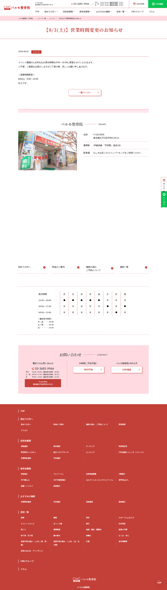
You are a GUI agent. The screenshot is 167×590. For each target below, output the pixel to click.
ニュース (36, 52)
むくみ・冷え (124, 536)
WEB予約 (88, 369)
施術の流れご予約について (93, 268)
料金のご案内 (58, 267)
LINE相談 (126, 369)
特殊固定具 (123, 446)
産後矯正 (56, 486)
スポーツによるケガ (126, 518)
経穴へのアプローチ (61, 452)
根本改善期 (84, 11)
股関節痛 (56, 530)
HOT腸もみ (25, 480)
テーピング (90, 446)
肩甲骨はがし (124, 480)
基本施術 (56, 446)
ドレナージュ (58, 474)
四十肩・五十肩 (27, 536)
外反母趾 (122, 524)
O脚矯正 (122, 474)
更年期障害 (123, 541)
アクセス (24, 430)
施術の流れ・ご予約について (97, 424)
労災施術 (56, 458)
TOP (37, 11)
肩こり (23, 530)
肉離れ (88, 536)
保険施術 (24, 446)
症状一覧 (120, 11)
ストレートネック (27, 524)
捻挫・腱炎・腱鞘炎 (93, 530)
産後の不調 (123, 530)
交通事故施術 (26, 458)
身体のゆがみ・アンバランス (32, 551)
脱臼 (88, 524)
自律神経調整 (91, 474)
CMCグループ (137, 11)
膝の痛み (56, 536)
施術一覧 (124, 267)
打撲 (88, 541)
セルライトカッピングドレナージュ (99, 480)
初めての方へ (50, 11)
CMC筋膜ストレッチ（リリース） (132, 452)
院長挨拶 (122, 424)
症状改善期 (68, 11)
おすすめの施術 (103, 11)
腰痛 (55, 518)
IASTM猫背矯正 (59, 480)
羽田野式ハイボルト (28, 452)
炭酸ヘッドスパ (27, 486)
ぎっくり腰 (57, 524)
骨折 (88, 518)
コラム (152, 11)
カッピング (90, 452)
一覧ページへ (85, 92)
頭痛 (22, 518)
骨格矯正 (24, 474)
